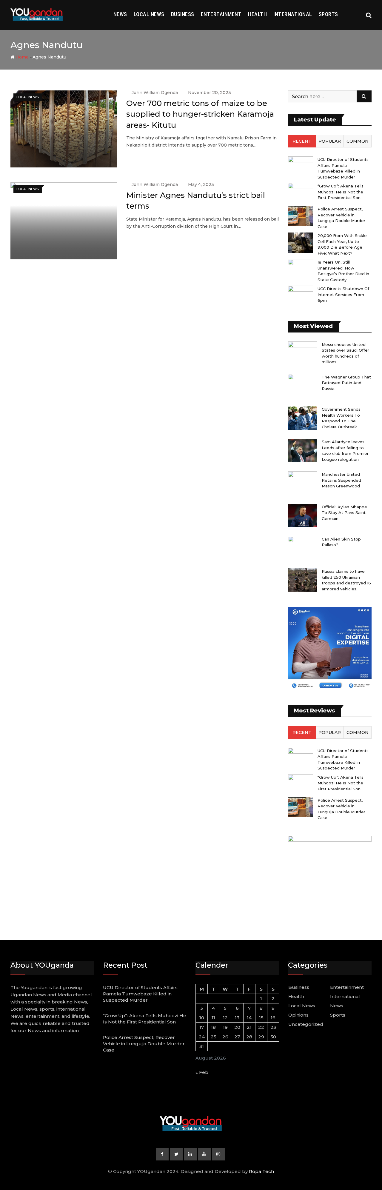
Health (257, 14)
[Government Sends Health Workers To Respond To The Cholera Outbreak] (302, 417)
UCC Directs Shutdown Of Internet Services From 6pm (343, 294)
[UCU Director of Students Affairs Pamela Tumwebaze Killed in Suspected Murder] (300, 166)
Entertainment (221, 14)
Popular (329, 141)
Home (21, 57)
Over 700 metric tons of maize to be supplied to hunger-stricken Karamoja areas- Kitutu (200, 114)
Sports (328, 14)
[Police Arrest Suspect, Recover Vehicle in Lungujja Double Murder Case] (300, 216)
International (292, 14)
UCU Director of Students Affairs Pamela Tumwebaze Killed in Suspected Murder (140, 994)
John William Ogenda (155, 92)
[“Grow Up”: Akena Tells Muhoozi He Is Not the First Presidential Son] (300, 193)
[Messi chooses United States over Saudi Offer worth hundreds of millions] (302, 353)
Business (182, 14)
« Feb (201, 1072)
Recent (301, 141)
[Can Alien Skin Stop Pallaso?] (302, 547)
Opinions (298, 1015)
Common (357, 141)
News (120, 14)
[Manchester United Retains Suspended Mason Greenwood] (302, 483)
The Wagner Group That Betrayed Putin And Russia (346, 383)
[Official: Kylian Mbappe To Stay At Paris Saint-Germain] (302, 515)
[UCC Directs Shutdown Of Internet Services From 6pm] (300, 296)
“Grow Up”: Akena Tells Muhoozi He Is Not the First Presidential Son (340, 192)
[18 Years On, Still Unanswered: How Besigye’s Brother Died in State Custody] (300, 269)
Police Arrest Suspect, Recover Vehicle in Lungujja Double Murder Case (144, 1043)
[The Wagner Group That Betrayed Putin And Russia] (302, 385)
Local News (149, 14)
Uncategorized (305, 1024)
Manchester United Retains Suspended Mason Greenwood (341, 480)
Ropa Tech (261, 1171)
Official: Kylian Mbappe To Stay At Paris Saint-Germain (344, 512)
